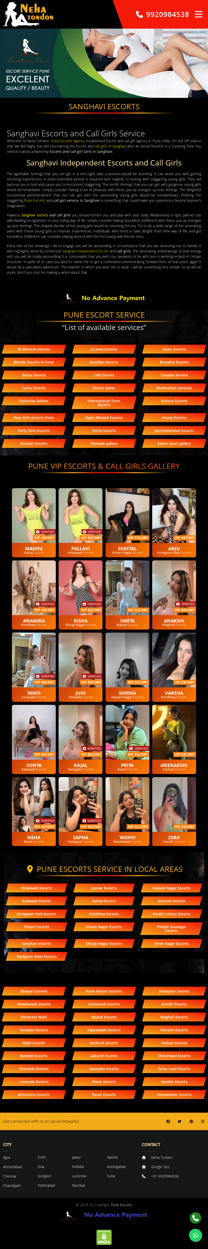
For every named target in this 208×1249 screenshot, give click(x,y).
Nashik (112, 1157)
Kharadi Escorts (171, 900)
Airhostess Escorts (34, 1094)
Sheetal (127, 548)
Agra (6, 1157)
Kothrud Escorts (104, 1042)
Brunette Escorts (174, 362)
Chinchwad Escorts (174, 1055)
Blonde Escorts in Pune (34, 362)
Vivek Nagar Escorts (171, 943)
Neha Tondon (161, 1157)
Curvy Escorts (34, 387)
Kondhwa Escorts (104, 913)
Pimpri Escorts (36, 926)
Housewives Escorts (174, 1094)
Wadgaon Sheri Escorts (37, 956)
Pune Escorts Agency (68, 140)
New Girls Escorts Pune (34, 417)
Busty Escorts (34, 375)
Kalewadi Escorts (36, 900)
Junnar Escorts (104, 888)
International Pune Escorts (104, 402)
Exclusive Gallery (33, 400)
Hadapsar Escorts (174, 991)
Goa (41, 1166)
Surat (111, 1175)
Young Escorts (174, 417)
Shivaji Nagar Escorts (104, 943)
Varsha (174, 693)
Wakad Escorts (104, 1017)
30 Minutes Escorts (33, 349)
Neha (33, 837)
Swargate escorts (104, 1068)
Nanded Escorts (33, 1055)
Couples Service (174, 375)
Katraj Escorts (104, 900)
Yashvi (127, 837)
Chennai (9, 1176)
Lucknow (79, 1175)
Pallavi (80, 548)
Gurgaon (44, 1175)
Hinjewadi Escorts (36, 888)
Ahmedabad (12, 1166)
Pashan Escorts (174, 1042)
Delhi (42, 1157)
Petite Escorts (104, 430)
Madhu (34, 548)
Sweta (127, 620)
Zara (174, 837)
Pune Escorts (34, 200)
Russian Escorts (33, 443)
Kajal (81, 765)
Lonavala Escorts (33, 1081)
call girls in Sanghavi (110, 146)
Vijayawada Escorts (103, 1029)
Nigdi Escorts (33, 1042)
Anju (174, 548)
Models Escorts (174, 1081)
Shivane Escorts (174, 1029)
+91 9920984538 (165, 1176)
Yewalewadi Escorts (34, 1004)
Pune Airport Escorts (104, 991)
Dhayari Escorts (33, 991)
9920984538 (166, 14)
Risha (81, 620)
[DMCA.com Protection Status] (104, 1237)
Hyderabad (46, 1185)
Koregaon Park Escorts (36, 913)
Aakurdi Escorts (103, 1055)
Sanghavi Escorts (36, 943)
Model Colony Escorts (171, 913)
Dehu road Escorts (174, 1068)
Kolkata (78, 1166)
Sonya (34, 765)
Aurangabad (116, 1166)
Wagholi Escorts (174, 1017)
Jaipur (76, 1157)
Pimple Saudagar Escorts (171, 928)
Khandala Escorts (34, 1068)
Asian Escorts (174, 349)
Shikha (127, 693)
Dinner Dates (104, 387)
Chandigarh (12, 1185)
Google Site (160, 1166)
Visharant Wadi (34, 1017)
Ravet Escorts (104, 1094)
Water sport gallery (174, 443)
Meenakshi (174, 765)
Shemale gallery (104, 443)
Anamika (34, 620)
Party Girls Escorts (34, 430)
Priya (127, 765)
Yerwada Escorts (34, 1029)
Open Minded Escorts (104, 417)
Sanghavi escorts (34, 215)
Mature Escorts (174, 400)
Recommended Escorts (174, 430)
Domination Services (174, 387)
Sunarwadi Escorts (104, 1004)
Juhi (81, 693)
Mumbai (78, 1185)
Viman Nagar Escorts (104, 926)
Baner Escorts (104, 1081)
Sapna (80, 837)
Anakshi (174, 620)
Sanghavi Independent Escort (85, 251)
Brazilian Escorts (104, 362)
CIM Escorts (104, 375)
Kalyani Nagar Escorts (171, 888)
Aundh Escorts (174, 1004)
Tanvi (34, 693)
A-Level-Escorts (104, 349)
